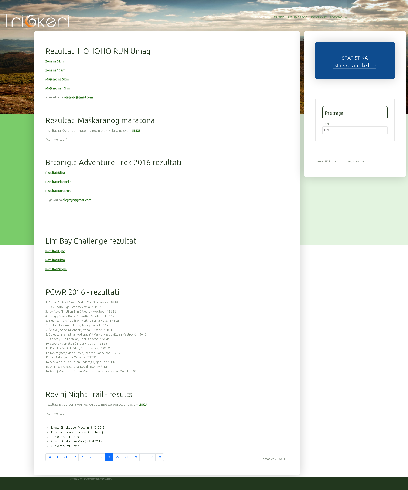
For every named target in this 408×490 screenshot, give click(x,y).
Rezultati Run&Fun (58, 191)
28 (126, 457)
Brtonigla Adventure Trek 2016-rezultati (113, 162)
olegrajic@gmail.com (78, 97)
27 (117, 457)
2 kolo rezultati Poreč (65, 437)
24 (91, 457)
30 (144, 457)
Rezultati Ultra (55, 172)
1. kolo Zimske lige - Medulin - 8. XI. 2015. (78, 427)
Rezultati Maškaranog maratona (100, 120)
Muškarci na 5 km (57, 79)
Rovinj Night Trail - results (88, 394)
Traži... (326, 124)
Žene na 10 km (55, 70)
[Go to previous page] (57, 457)
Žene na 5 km (54, 61)
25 (100, 457)
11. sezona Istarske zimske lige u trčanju (78, 432)
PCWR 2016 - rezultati (82, 291)
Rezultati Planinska (58, 182)
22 (74, 457)
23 (83, 457)
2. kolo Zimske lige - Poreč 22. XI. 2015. (77, 441)
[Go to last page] (159, 457)
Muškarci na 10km (57, 88)
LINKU (136, 130)
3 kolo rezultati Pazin (65, 446)
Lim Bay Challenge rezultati (91, 240)
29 (135, 457)
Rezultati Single (56, 269)
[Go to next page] (152, 457)
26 (109, 457)
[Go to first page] (49, 457)
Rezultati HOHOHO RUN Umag (98, 51)
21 (65, 457)
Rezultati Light (55, 251)
